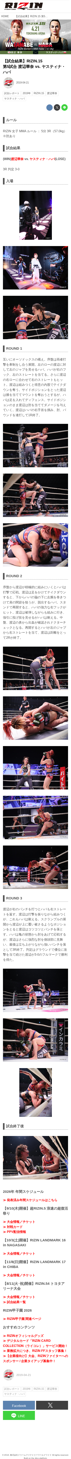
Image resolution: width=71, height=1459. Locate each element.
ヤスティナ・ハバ (42, 159)
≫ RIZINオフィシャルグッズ (23, 1335)
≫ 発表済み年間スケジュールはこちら (30, 1200)
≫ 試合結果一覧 (14, 1302)
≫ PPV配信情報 (14, 1231)
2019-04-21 (22, 82)
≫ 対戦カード (13, 1227)
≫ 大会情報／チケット (19, 1221)
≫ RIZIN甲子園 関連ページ (22, 1318)
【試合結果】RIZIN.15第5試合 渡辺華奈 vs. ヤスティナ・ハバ (34, 66)
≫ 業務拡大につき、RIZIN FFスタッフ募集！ (35, 1350)
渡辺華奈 (17, 159)
